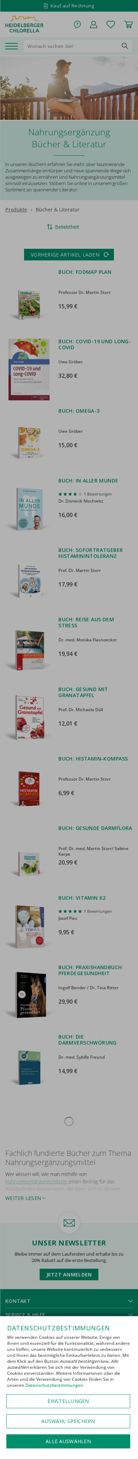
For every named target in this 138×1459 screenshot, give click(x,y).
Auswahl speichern (68, 1421)
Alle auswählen (68, 1441)
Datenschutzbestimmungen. (54, 1385)
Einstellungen (68, 1401)
